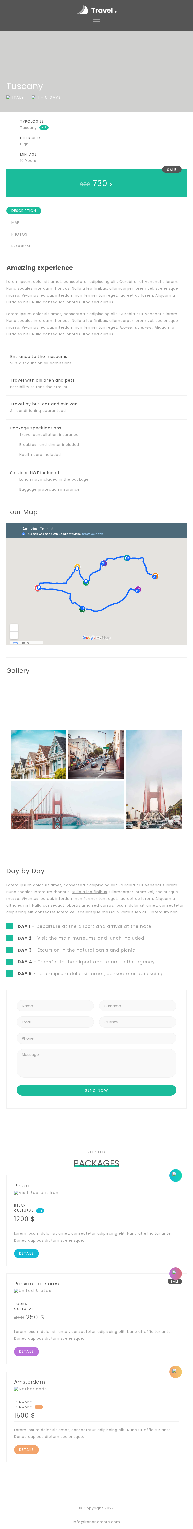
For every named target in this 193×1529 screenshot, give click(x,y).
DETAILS (26, 1253)
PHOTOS (19, 234)
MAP (15, 222)
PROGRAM (20, 246)
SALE (172, 169)
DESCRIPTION (23, 210)
